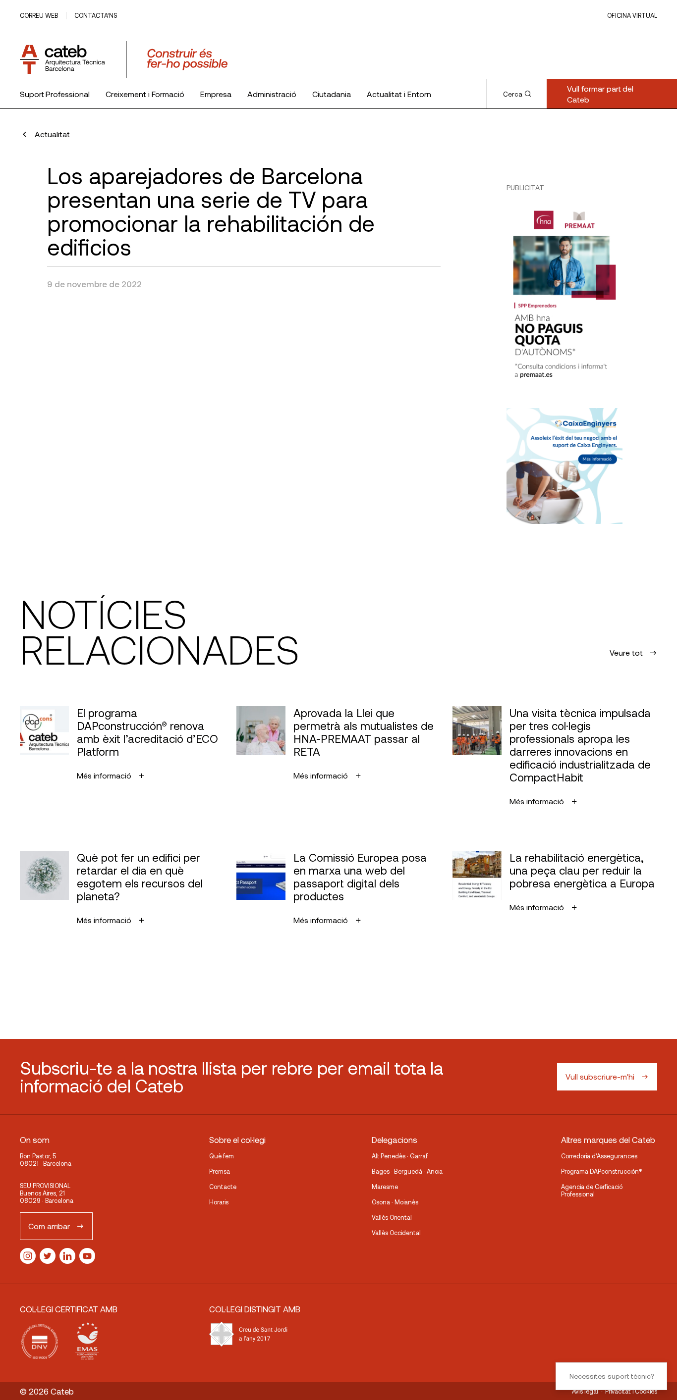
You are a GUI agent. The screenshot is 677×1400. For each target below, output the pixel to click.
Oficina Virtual (632, 15)
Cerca (512, 94)
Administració (271, 94)
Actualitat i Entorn (399, 94)
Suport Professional (55, 94)
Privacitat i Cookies (631, 1391)
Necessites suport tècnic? (611, 1376)
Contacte (222, 1186)
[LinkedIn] (67, 1256)
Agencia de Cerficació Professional (591, 1190)
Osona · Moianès (395, 1201)
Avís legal (585, 1391)
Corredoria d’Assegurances (599, 1155)
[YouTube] (87, 1256)
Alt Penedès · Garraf (400, 1155)
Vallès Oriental (392, 1217)
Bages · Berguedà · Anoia (407, 1171)
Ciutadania (331, 94)
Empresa (215, 94)
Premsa (219, 1171)
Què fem (221, 1155)
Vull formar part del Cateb (600, 94)
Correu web (39, 15)
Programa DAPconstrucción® (601, 1171)
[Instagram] (28, 1256)
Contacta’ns (95, 15)
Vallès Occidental (396, 1232)
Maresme (385, 1186)
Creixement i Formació (145, 94)
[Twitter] (48, 1256)
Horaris (218, 1201)
